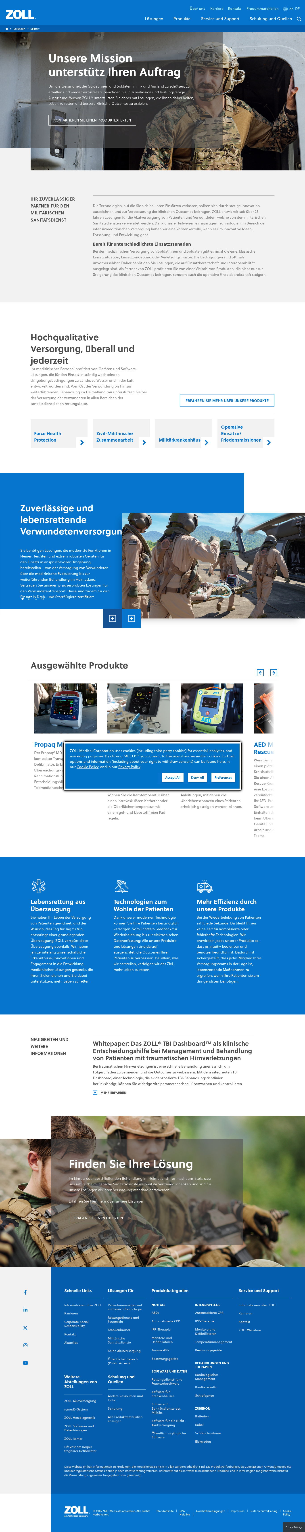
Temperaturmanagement (213, 1342)
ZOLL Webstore (250, 1330)
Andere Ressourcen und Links (125, 1398)
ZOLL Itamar (73, 1438)
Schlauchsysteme (208, 1433)
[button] (291, 10)
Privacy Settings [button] (294, 1527)
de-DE (294, 8)
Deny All (197, 777)
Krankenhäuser (119, 1330)
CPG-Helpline (185, 1512)
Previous (112, 618)
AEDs (155, 1312)
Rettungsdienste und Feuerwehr (123, 1319)
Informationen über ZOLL (83, 1305)
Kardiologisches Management (206, 1377)
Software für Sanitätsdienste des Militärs (166, 1408)
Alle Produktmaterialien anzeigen (125, 1419)
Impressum (237, 1511)
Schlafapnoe (204, 1395)
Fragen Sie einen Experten (98, 1218)
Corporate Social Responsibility (76, 1324)
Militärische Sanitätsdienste (119, 1340)
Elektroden (203, 1441)
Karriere (217, 8)
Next (131, 618)
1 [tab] (22, 599)
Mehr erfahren (113, 1092)
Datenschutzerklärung (264, 1511)
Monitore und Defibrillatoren (162, 1340)
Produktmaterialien (263, 8)
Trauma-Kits (160, 1350)
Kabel (199, 1425)
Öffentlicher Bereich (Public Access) (123, 1361)
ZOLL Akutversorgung (80, 1401)
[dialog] (152, 766)
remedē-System (76, 1409)
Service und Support (220, 18)
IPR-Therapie (161, 1329)
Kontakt (70, 1334)
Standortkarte (165, 1511)
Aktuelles (71, 1342)
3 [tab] (36, 599)
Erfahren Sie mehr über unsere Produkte (227, 400)
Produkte (181, 18)
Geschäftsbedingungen (210, 1511)
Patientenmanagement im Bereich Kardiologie (125, 1307)
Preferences (223, 777)
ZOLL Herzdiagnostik (79, 1417)
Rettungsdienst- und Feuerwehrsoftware (167, 1381)
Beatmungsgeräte (165, 1358)
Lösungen (154, 18)
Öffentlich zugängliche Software (169, 1435)
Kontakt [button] (235, 8)
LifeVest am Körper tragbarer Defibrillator (80, 1449)
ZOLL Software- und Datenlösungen (79, 1428)
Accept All (172, 777)
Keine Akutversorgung (124, 1351)
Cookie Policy (287, 1512)
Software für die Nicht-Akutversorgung (169, 1423)
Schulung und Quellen (271, 18)
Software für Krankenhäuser (163, 1393)
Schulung (115, 1408)
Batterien (202, 1416)
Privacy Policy (129, 766)
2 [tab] (29, 599)
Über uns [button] (198, 8)
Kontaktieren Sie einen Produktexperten (92, 120)
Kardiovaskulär (206, 1387)
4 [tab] (43, 599)
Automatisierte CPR (166, 1321)
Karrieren (71, 1313)
